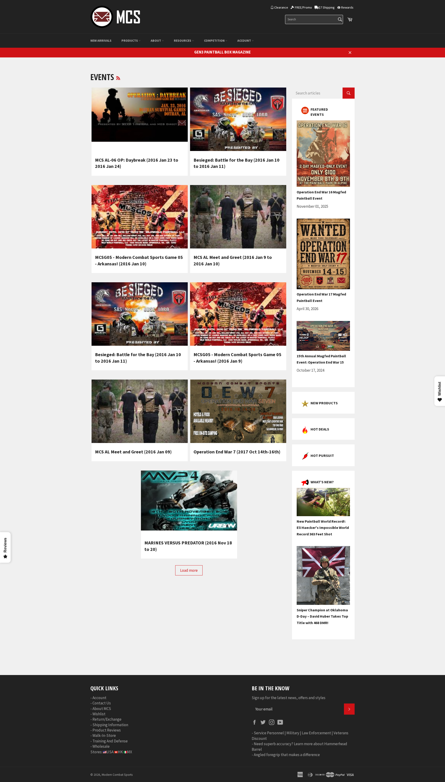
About (156, 40)
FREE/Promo (303, 7)
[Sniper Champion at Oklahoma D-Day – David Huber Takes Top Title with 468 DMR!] (323, 603)
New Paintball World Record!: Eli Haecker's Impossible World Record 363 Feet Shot (323, 527)
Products (130, 40)
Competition (214, 40)
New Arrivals (100, 40)
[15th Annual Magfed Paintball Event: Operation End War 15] (323, 349)
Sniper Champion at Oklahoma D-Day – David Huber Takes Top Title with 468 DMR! (322, 616)
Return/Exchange (106, 719)
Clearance (281, 7)
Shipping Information (110, 724)
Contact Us (101, 703)
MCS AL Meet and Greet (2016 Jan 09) (133, 452)
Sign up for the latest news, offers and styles (288, 697)
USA (110, 751)
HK (120, 751)
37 (224, 652)
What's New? (322, 482)
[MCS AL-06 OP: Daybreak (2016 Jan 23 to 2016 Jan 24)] (140, 119)
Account (244, 40)
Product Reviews (106, 730)
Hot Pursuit (322, 455)
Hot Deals (320, 429)
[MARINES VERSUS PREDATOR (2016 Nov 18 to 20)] (189, 502)
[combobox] (314, 19)
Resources (183, 40)
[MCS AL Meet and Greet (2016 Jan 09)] (140, 411)
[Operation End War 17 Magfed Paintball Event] (323, 287)
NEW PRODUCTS (324, 403)
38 (233, 652)
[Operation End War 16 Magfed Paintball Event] (323, 185)
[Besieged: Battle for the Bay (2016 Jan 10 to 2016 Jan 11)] (238, 119)
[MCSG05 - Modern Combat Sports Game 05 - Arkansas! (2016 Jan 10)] (140, 216)
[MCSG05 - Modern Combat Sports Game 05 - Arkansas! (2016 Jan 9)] (238, 314)
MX (129, 751)
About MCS (101, 708)
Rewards (347, 7)
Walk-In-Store (104, 735)
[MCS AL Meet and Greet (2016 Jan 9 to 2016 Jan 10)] (238, 216)
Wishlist (98, 713)
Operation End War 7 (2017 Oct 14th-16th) (237, 452)
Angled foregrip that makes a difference (287, 754)
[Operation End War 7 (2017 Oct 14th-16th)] (238, 411)
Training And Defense (110, 741)
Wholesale (101, 746)
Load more (189, 570)
